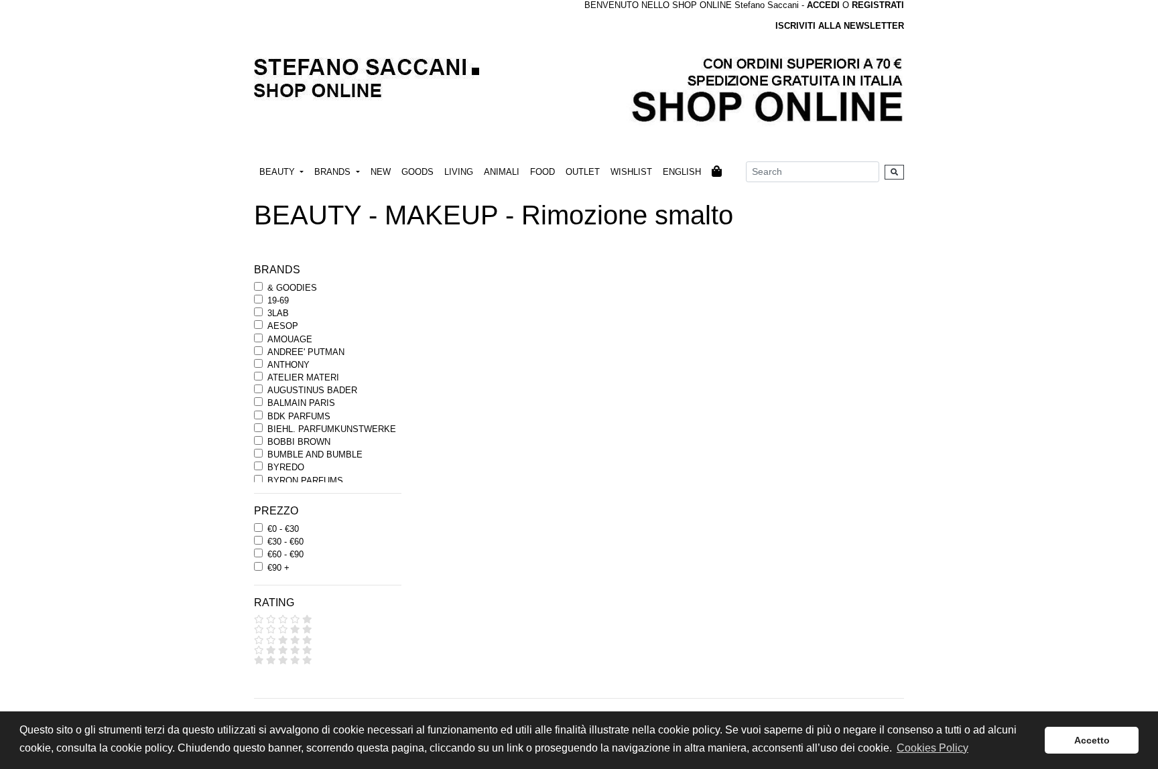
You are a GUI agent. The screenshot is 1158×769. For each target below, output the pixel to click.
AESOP (282, 326)
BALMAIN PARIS (301, 403)
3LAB (278, 313)
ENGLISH (682, 172)
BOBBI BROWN (298, 442)
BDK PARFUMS (298, 416)
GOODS (417, 172)
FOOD (542, 172)
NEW (381, 172)
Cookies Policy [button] (932, 748)
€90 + (278, 568)
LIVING (458, 172)
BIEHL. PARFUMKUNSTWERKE (331, 429)
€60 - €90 (285, 554)
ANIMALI (501, 172)
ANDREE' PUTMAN (305, 352)
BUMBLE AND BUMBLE (315, 454)
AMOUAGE (289, 339)
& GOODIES (292, 288)
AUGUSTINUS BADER (312, 390)
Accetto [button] (1092, 740)
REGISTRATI (878, 5)
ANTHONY (288, 365)
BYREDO (285, 467)
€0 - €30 (283, 529)
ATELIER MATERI (303, 377)
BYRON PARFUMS (305, 481)
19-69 (278, 300)
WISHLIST (631, 172)
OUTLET (583, 172)
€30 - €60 (285, 542)
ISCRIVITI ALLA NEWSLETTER (839, 26)
